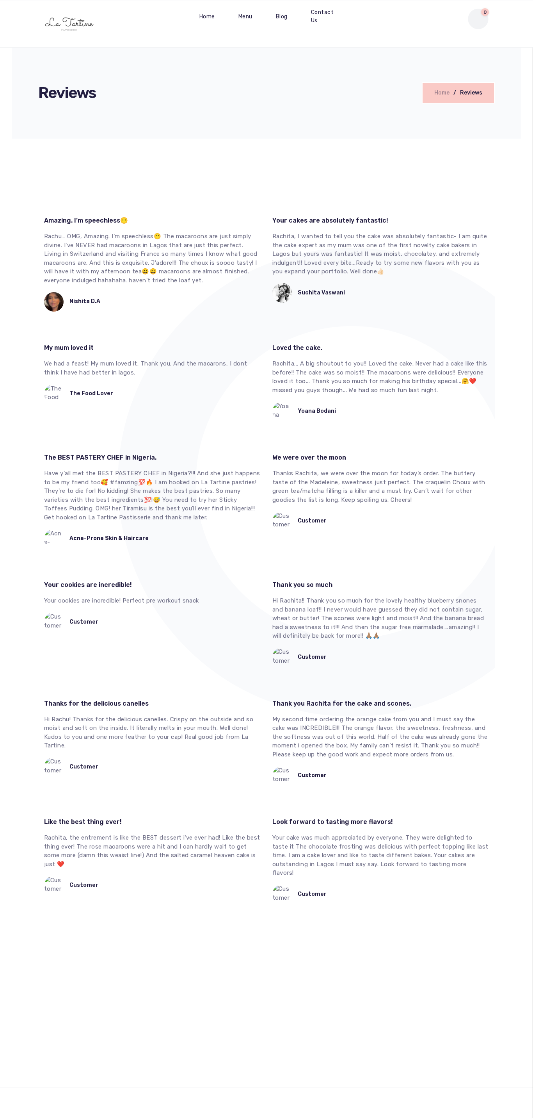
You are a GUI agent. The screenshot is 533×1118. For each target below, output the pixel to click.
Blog (282, 16)
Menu (245, 16)
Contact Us (322, 16)
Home (207, 16)
